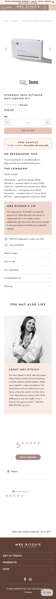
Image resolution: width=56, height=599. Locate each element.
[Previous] (6, 48)
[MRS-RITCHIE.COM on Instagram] (30, 579)
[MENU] (1, 7)
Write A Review (28, 457)
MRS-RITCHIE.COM (22, 588)
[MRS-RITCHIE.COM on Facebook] (25, 579)
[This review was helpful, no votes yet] (42, 531)
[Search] (45, 7)
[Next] (49, 48)
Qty (5, 116)
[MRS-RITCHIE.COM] (28, 7)
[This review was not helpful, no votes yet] (47, 531)
